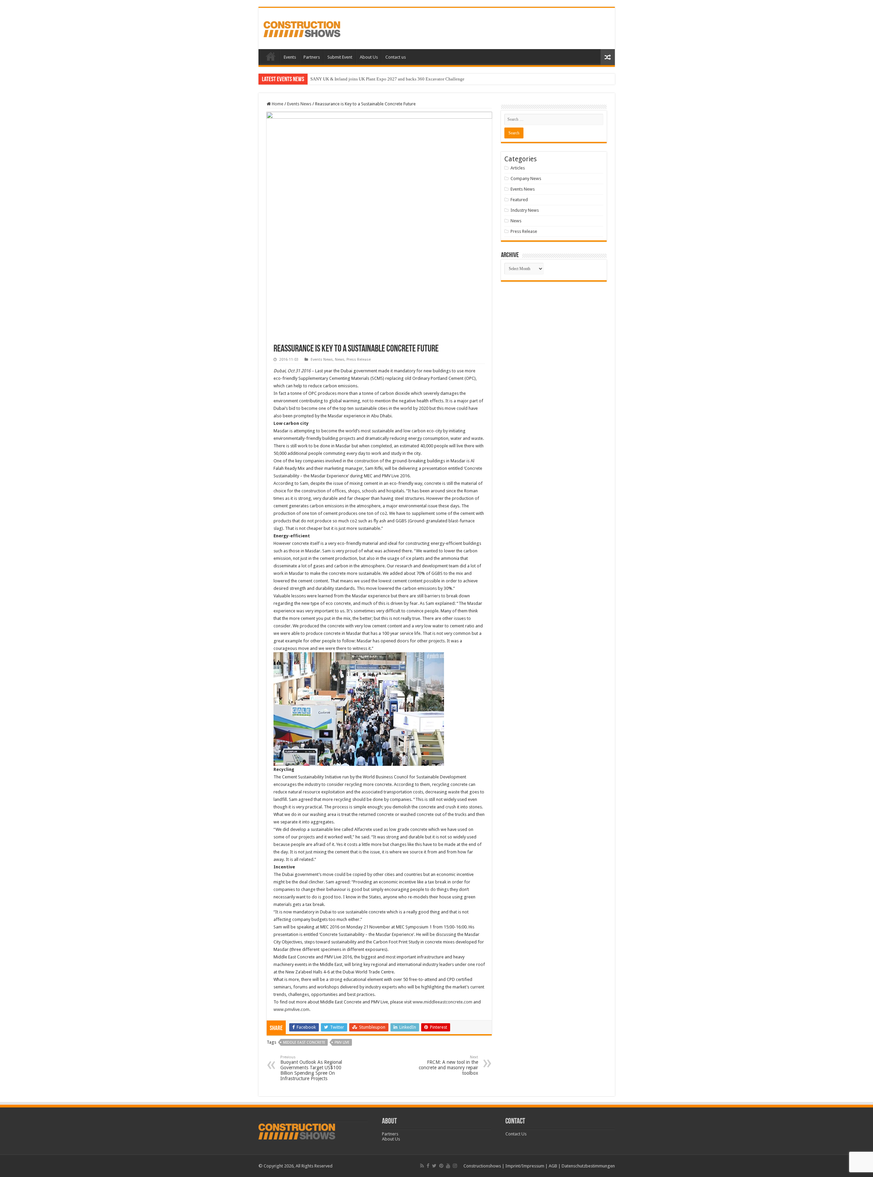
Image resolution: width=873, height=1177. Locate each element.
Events (290, 57)
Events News (299, 103)
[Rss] (422, 1166)
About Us (369, 57)
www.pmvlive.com (291, 1009)
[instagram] (455, 1166)
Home (271, 56)
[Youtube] (448, 1166)
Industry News (525, 210)
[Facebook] (428, 1166)
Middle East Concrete (304, 1042)
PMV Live (342, 1042)
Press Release (358, 359)
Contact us (395, 57)
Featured (519, 199)
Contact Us (516, 1133)
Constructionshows (482, 1165)
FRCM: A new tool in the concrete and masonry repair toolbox (448, 1065)
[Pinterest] (441, 1166)
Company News (526, 178)
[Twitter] (434, 1166)
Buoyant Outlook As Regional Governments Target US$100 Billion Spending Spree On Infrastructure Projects (311, 1068)
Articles (518, 167)
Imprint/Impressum (524, 1165)
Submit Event (339, 57)
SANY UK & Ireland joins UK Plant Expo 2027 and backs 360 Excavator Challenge (387, 78)
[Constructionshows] (302, 28)
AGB (553, 1165)
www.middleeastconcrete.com (442, 1001)
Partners (312, 57)
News (339, 359)
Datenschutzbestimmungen (588, 1165)
